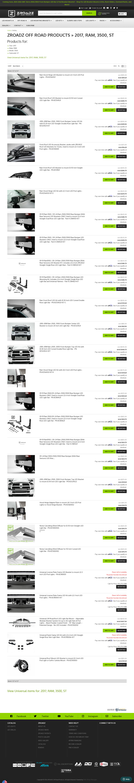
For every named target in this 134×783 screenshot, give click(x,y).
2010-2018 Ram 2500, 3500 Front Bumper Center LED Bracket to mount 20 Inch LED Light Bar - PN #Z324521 (60, 324)
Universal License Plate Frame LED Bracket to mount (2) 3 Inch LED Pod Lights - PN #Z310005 (61, 573)
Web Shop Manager (90, 779)
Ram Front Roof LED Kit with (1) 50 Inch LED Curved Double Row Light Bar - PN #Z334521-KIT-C (62, 301)
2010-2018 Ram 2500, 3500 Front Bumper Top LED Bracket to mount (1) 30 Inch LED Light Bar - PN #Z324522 (62, 480)
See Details (121, 272)
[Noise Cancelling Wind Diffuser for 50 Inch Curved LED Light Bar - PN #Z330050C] (21, 558)
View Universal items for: (37, 691)
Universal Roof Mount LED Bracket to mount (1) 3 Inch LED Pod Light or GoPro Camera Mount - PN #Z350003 (61, 659)
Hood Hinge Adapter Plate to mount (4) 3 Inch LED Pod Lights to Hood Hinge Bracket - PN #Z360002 (60, 503)
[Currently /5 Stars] (62, 530)
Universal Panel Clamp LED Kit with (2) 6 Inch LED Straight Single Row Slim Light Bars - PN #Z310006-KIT (61, 636)
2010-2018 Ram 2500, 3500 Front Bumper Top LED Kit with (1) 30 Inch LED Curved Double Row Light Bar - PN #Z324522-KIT (62, 349)
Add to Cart (109, 272)
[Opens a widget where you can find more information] (126, 779)
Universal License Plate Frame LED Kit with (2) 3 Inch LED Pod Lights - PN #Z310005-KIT (61, 596)
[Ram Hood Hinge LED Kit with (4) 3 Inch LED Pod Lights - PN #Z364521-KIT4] (16, 379)
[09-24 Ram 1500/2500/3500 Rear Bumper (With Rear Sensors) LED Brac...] (21, 465)
